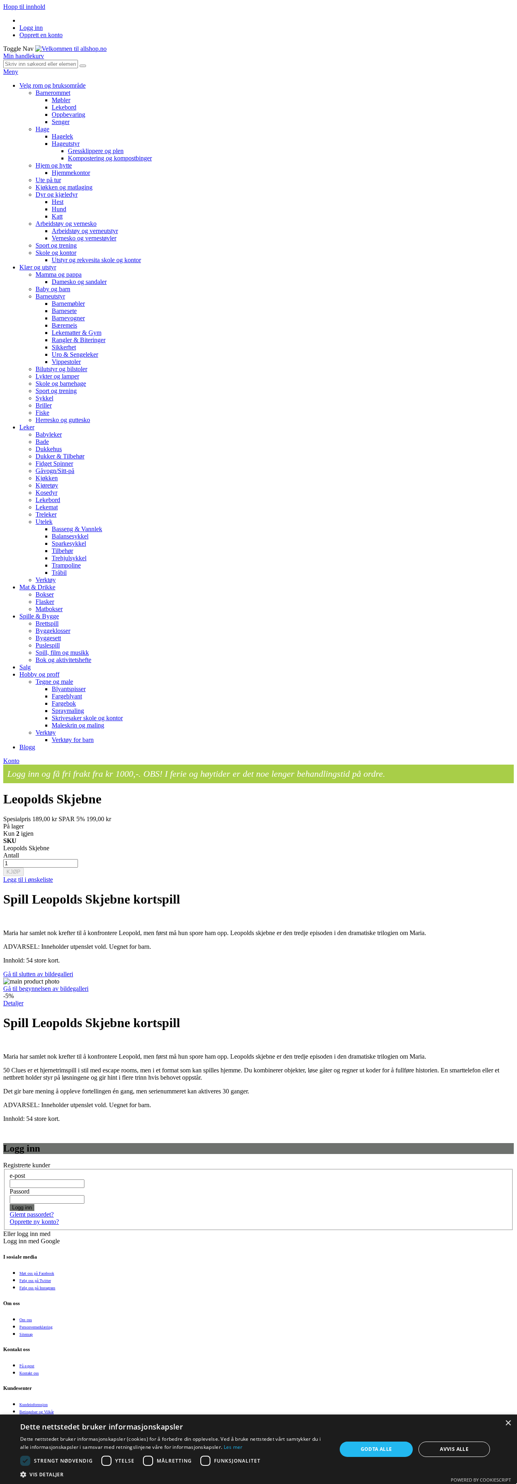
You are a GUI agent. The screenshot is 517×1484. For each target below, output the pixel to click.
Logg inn (31, 27)
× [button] (508, 1423)
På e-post (26, 1366)
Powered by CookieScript (481, 1480)
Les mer (233, 1447)
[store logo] (71, 48)
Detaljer (13, 1003)
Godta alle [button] (376, 1449)
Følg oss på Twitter (35, 1280)
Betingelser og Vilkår (36, 1412)
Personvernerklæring (36, 1327)
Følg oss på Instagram (37, 1288)
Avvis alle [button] (454, 1449)
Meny (10, 71)
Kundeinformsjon (33, 1404)
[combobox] (40, 64)
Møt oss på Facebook (36, 1273)
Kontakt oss (29, 1373)
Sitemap (26, 1334)
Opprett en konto (41, 35)
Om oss (25, 1320)
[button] (174, 1474)
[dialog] (258, 1449)
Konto (11, 760)
